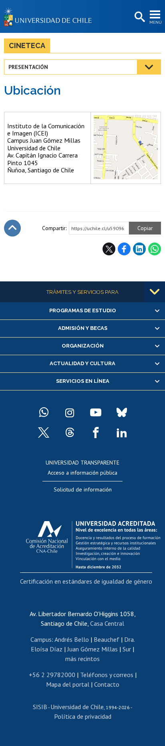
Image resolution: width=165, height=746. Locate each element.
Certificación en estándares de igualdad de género (86, 581)
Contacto (106, 684)
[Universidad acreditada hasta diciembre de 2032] (93, 542)
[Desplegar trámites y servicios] (154, 291)
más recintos (82, 659)
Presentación (28, 67)
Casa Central (107, 623)
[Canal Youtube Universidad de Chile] (96, 412)
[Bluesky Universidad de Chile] (122, 412)
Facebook (124, 249)
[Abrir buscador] (139, 17)
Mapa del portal (67, 684)
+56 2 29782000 (52, 675)
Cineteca (27, 45)
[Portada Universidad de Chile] (50, 16)
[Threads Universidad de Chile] (70, 433)
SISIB (40, 707)
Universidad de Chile (77, 707)
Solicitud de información (83, 489)
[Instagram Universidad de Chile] (70, 412)
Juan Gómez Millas (92, 649)
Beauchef (106, 639)
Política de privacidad (82, 716)
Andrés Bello (71, 639)
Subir (12, 228)
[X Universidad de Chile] (44, 433)
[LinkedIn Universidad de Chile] (122, 433)
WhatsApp (154, 249)
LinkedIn (139, 249)
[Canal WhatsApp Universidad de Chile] (44, 412)
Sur (127, 649)
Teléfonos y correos (106, 675)
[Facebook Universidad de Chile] (96, 433)
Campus (41, 639)
